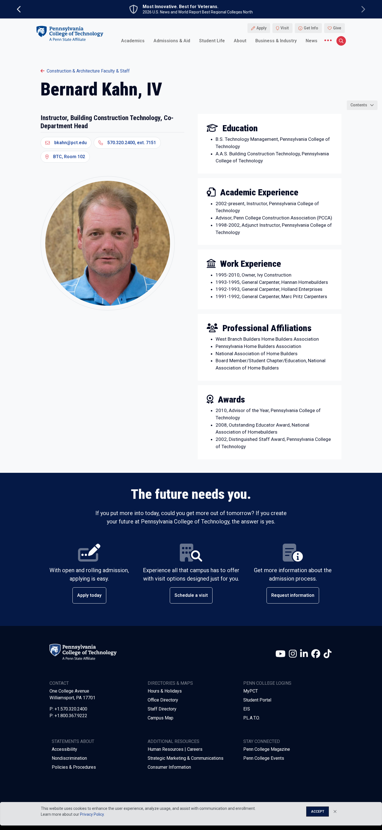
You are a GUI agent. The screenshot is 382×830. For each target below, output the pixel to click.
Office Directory (163, 700)
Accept (317, 811)
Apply (261, 28)
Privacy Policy (92, 814)
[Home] (69, 33)
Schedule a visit (191, 595)
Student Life (212, 40)
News (311, 40)
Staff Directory (162, 709)
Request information (292, 595)
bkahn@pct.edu (70, 142)
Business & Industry (276, 40)
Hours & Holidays (165, 691)
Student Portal (257, 700)
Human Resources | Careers (175, 749)
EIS (246, 709)
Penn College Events (263, 758)
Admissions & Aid (172, 40)
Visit (284, 28)
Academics (133, 40)
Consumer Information (169, 767)
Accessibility (64, 749)
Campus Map (160, 718)
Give (337, 28)
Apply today (89, 595)
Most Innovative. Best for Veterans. (180, 6)
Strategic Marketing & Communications (185, 758)
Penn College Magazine (266, 749)
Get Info (311, 28)
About (240, 40)
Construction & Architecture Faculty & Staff (88, 71)
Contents (358, 105)
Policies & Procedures (74, 767)
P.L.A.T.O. (251, 718)
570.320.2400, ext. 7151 (131, 142)
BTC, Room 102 (69, 156)
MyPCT (250, 691)
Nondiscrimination (69, 758)
